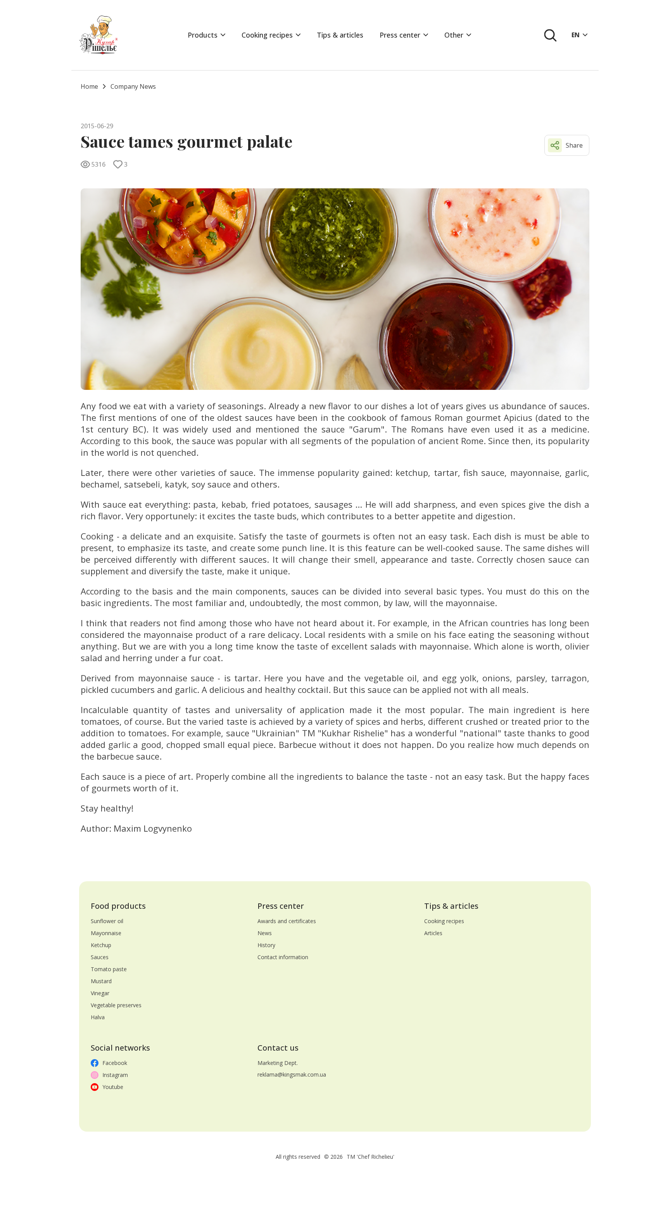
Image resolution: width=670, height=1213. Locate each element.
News (264, 933)
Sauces (100, 957)
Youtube (112, 1087)
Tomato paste (109, 969)
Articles (433, 933)
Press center (400, 35)
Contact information (282, 957)
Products (203, 35)
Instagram (115, 1075)
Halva (98, 1017)
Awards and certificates (286, 921)
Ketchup (101, 945)
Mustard (101, 981)
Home (89, 86)
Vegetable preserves (116, 1005)
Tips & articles (340, 35)
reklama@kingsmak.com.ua (291, 1074)
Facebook (114, 1063)
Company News (133, 86)
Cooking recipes (267, 35)
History (266, 945)
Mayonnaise (106, 933)
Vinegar (100, 993)
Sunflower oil (107, 921)
